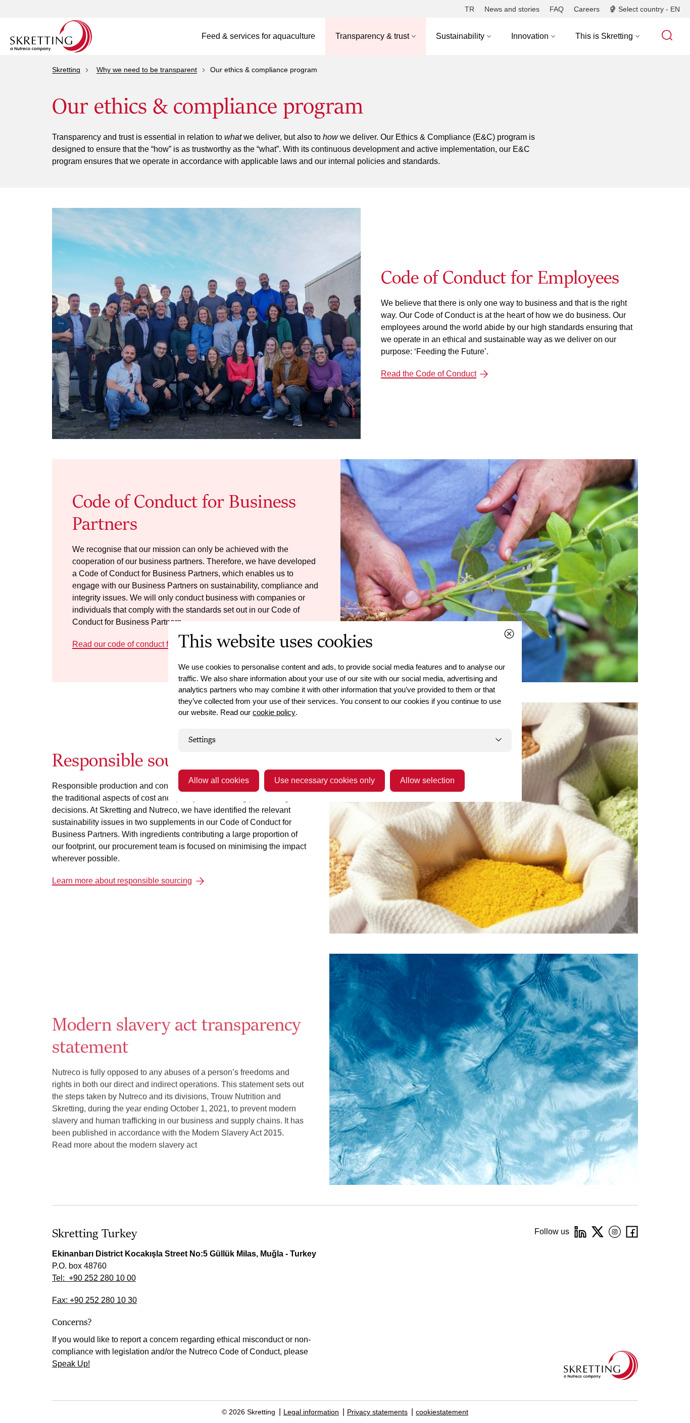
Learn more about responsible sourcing (122, 880)
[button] (375, 36)
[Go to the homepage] (601, 1365)
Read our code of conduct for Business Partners (157, 644)
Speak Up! (71, 1363)
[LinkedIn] (580, 1232)
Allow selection (427, 780)
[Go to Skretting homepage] (51, 36)
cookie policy (274, 712)
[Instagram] (615, 1232)
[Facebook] (632, 1232)
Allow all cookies (218, 780)
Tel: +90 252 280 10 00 (94, 1278)
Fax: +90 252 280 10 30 (94, 1300)
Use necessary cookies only (324, 780)
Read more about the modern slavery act (124, 1144)
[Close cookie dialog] (509, 633)
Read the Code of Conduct (428, 373)
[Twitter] (598, 1232)
